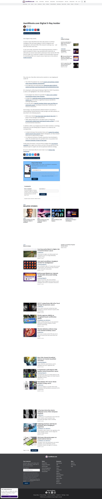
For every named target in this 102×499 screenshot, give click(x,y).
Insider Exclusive (27, 57)
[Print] (24, 30)
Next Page (34, 450)
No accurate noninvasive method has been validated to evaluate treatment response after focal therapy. (48, 310)
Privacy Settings (43, 494)
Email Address (42, 188)
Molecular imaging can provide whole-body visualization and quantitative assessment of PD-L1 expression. (48, 388)
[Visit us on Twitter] (49, 493)
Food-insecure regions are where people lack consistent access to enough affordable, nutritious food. (47, 256)
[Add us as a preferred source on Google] (38, 30)
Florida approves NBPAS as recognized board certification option (46, 317)
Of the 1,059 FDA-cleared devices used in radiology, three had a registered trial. (46, 364)
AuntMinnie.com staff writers (44, 320)
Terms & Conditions (51, 494)
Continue (43, 194)
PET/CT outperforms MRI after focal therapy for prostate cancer (66, 64)
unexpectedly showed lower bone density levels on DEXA (40, 121)
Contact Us (58, 494)
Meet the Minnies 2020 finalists (57, 220)
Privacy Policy (36, 494)
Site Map (63, 494)
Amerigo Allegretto (42, 264)
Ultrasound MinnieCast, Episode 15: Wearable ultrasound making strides (66, 57)
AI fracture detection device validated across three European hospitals (47, 411)
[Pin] (35, 30)
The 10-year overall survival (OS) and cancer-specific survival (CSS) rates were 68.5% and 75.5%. (47, 335)
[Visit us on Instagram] (55, 493)
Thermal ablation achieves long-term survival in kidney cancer (47, 329)
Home (24, 218)
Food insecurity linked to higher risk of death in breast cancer (66, 43)
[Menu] (85, 2)
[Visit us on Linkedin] (52, 493)
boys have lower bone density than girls (45, 116)
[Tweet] (33, 30)
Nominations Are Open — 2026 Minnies (66, 51)
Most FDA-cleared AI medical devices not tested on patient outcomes (46, 359)
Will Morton (28, 26)
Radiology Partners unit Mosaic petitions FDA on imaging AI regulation (47, 425)
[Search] (82, 2)
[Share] (27, 30)
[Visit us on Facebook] (46, 493)
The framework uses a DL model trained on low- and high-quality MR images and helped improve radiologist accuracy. (48, 376)
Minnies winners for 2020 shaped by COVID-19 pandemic (29, 221)
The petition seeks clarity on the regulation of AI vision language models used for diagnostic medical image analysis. (48, 432)
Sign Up (35, 178)
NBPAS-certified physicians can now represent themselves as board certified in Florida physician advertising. (47, 323)
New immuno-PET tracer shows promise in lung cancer (46, 382)
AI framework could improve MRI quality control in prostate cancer (47, 370)
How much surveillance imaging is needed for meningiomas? (47, 262)
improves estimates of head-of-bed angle (36, 140)
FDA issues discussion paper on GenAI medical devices (47, 438)
